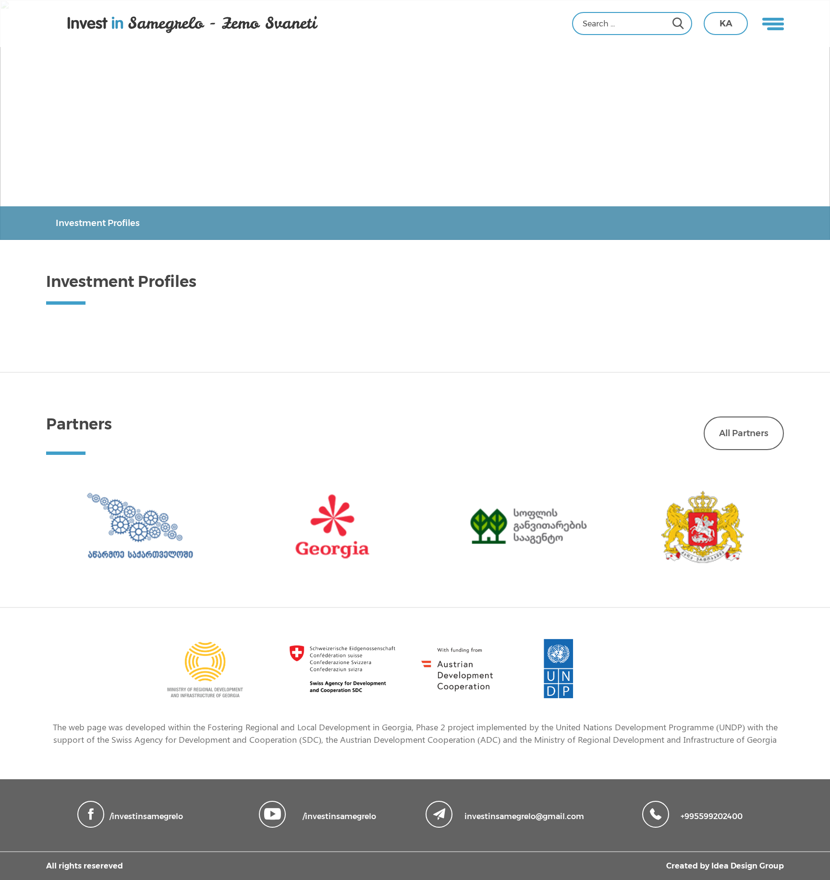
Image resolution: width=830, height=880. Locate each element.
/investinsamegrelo (146, 816)
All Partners (744, 433)
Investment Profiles (98, 223)
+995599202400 (712, 816)
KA (726, 23)
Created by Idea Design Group (725, 865)
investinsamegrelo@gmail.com (524, 816)
